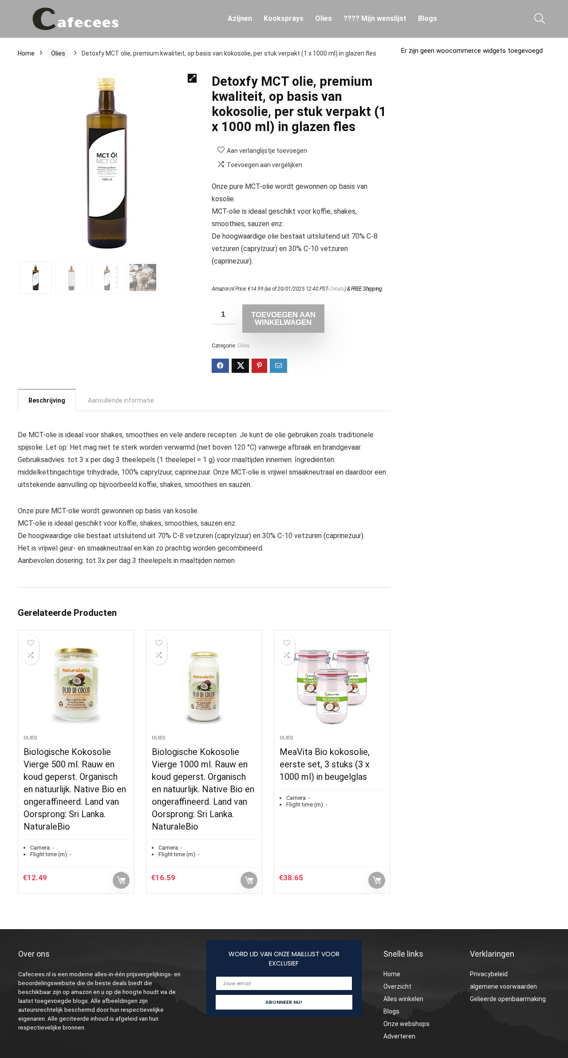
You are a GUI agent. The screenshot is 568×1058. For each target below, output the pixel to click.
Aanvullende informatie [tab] (121, 400)
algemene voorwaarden (503, 986)
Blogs (427, 18)
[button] (192, 78)
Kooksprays (284, 18)
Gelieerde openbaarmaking (508, 998)
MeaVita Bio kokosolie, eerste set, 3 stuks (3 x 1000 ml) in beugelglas (325, 764)
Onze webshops (406, 1023)
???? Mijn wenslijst (374, 18)
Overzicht (397, 986)
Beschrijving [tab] (46, 400)
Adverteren (399, 1036)
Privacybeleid (489, 974)
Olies (323, 18)
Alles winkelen (403, 998)
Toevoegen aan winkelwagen (283, 319)
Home (26, 53)
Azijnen (240, 18)
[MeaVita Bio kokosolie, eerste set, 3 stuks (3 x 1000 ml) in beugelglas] (332, 687)
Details (337, 289)
